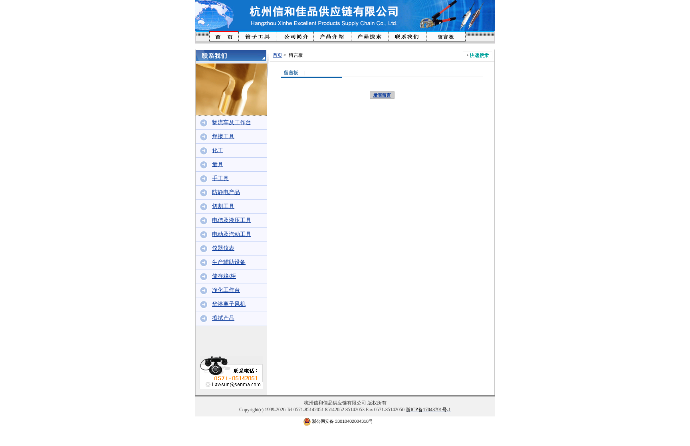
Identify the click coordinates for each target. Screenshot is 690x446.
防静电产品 (226, 192)
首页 (277, 55)
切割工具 (223, 206)
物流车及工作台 (231, 122)
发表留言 (382, 95)
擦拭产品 (223, 318)
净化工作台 (226, 290)
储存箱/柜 (224, 276)
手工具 (220, 178)
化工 (217, 150)
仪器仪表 (223, 248)
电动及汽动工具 (231, 234)
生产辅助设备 (229, 262)
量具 (217, 164)
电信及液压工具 (231, 220)
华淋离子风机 (229, 304)
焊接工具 (223, 136)
